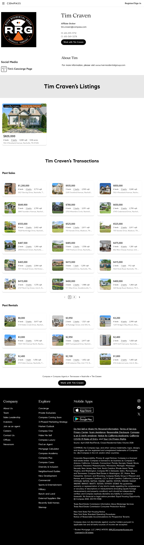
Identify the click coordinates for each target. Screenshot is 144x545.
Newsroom (8, 444)
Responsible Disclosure (118, 432)
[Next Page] (79, 297)
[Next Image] (43, 118)
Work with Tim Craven (73, 42)
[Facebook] (139, 407)
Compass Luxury (47, 440)
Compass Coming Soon (50, 417)
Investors (7, 422)
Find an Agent (46, 444)
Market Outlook (46, 426)
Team (6, 413)
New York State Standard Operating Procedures (94, 514)
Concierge (44, 408)
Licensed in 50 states (84, 532)
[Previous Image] (5, 118)
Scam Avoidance (97, 432)
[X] (139, 413)
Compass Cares (46, 462)
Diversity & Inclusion (48, 466)
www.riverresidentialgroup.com (110, 65)
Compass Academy (48, 453)
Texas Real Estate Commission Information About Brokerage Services (104, 504)
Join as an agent (11, 426)
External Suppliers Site (49, 498)
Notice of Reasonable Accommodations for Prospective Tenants (102, 517)
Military (42, 489)
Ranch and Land (47, 493)
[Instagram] (139, 400)
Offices (6, 440)
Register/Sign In (133, 3)
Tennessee (74, 376)
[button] (3, 3)
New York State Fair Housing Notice (89, 512)
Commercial (44, 480)
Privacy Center (81, 432)
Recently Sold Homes (49, 502)
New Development (48, 475)
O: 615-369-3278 (69, 36)
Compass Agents (60, 376)
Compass (46, 376)
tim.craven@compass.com (73, 27)
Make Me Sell (45, 435)
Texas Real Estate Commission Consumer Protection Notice (99, 506)
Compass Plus (45, 457)
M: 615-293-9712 (68, 33)
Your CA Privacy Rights (114, 439)
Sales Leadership (11, 417)
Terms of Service (128, 429)
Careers (7, 431)
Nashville (85, 376)
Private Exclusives (47, 413)
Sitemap (42, 507)
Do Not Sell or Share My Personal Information (96, 429)
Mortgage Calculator (49, 448)
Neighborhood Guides (49, 471)
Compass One (46, 431)
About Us (8, 408)
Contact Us (8, 435)
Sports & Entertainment (50, 484)
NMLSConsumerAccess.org (121, 529)
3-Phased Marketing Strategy (53, 422)
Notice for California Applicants (113, 435)
